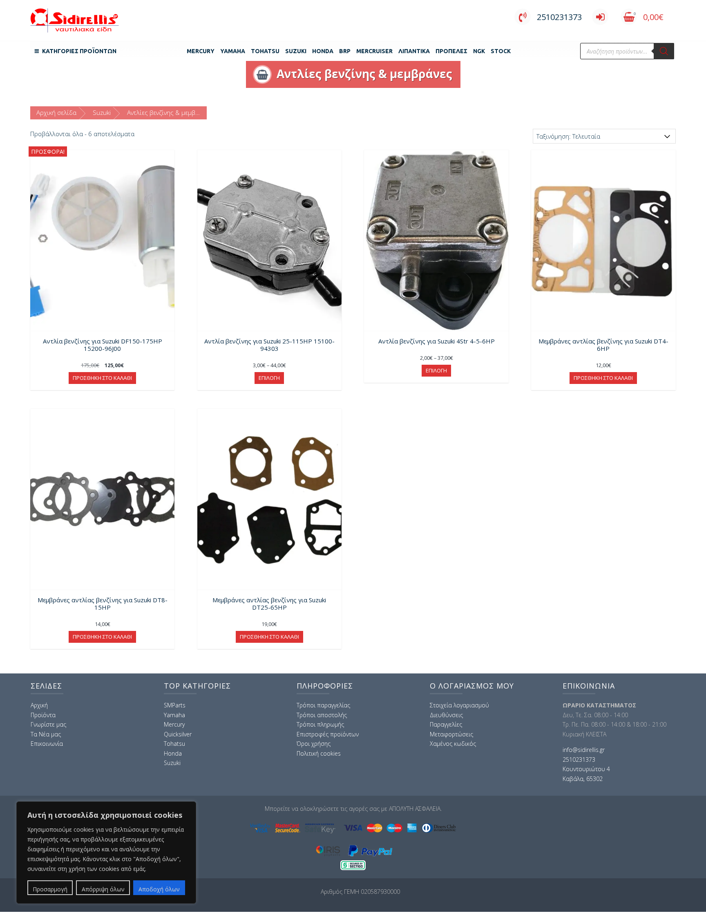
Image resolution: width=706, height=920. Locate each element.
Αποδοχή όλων (159, 889)
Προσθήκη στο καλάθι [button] (102, 377)
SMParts (174, 705)
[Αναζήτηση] (664, 51)
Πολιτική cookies (319, 753)
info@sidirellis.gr (584, 750)
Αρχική (39, 705)
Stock (501, 51)
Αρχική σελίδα (56, 112)
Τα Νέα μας (46, 734)
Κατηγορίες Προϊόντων (79, 51)
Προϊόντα (43, 715)
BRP (345, 51)
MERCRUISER (374, 51)
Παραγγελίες (446, 724)
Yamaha (232, 51)
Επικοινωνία (47, 743)
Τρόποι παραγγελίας (323, 705)
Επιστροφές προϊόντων (328, 734)
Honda (322, 51)
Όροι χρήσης (314, 743)
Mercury (200, 51)
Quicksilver (178, 734)
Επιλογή (269, 377)
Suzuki (295, 51)
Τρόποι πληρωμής (320, 724)
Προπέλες (451, 51)
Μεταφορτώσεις (451, 734)
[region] (106, 852)
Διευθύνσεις (446, 715)
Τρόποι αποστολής (322, 715)
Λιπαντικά (414, 51)
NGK (479, 51)
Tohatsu (265, 51)
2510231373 (559, 16)
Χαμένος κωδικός (453, 743)
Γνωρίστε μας (48, 724)
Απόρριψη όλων (103, 889)
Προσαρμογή (50, 889)
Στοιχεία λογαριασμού (459, 705)
